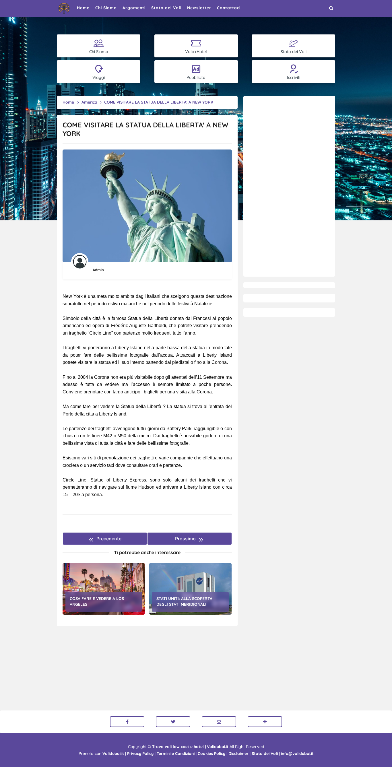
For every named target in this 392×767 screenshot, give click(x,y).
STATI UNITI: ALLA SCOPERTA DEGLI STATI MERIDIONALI (184, 601)
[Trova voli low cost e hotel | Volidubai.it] (64, 8)
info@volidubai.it (297, 753)
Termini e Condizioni (176, 753)
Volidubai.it (113, 754)
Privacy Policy (140, 753)
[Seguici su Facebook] (127, 721)
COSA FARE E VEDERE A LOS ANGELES (97, 601)
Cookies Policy (211, 753)
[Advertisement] (289, 186)
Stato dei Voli (265, 753)
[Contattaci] (219, 721)
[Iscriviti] (265, 721)
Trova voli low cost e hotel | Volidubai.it (190, 746)
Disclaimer (238, 753)
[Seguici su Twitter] (173, 721)
